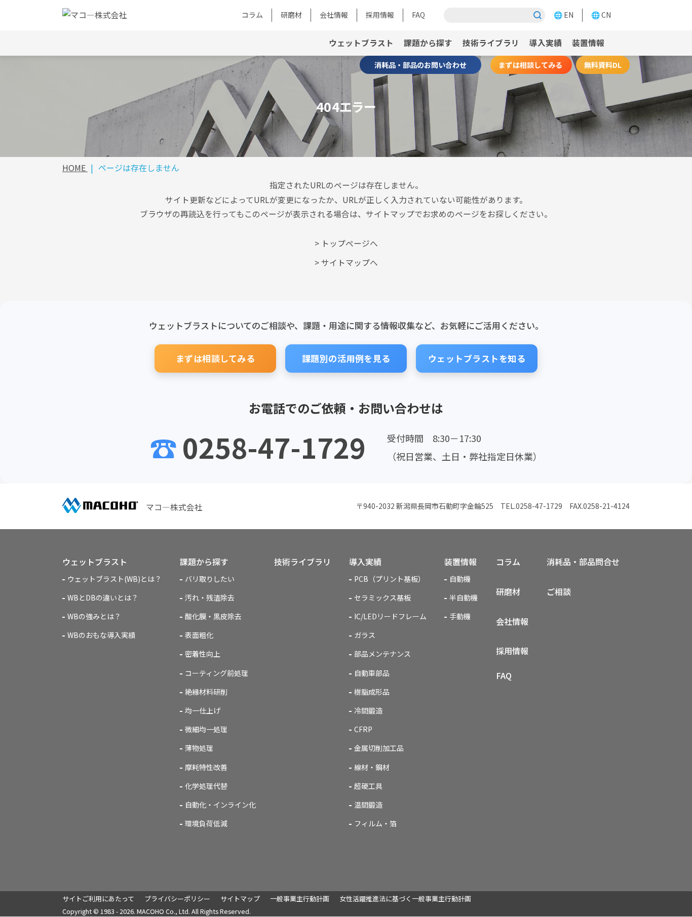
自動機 (460, 579)
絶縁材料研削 (206, 692)
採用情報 (380, 15)
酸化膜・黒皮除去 (213, 616)
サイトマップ (240, 898)
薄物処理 (199, 748)
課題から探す (428, 43)
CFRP (363, 729)
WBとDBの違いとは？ (102, 597)
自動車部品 (372, 673)
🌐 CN (601, 15)
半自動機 (463, 597)
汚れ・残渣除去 (210, 597)
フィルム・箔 (375, 823)
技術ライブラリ (491, 43)
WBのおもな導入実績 (101, 635)
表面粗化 (199, 635)
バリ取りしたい (210, 579)
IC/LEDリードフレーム (390, 616)
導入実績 (545, 43)
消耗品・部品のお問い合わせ (420, 65)
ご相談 (559, 591)
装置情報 (460, 561)
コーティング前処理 (216, 673)
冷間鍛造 (368, 710)
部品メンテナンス (382, 654)
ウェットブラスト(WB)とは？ (114, 579)
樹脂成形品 (372, 692)
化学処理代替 (206, 786)
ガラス (364, 635)
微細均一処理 (206, 729)
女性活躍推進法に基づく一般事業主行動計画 (405, 898)
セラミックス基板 (382, 597)
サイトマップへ (349, 262)
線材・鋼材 (372, 767)
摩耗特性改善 (206, 767)
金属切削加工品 (379, 748)
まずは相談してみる (531, 65)
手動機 (460, 616)
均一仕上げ (202, 710)
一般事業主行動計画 (299, 898)
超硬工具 (368, 786)
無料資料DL (603, 65)
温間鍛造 (368, 805)
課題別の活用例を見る (346, 358)
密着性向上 (202, 654)
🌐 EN (563, 15)
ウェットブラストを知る (477, 358)
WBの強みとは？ (94, 616)
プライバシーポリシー (177, 898)
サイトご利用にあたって (98, 898)
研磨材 (291, 15)
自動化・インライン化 (220, 805)
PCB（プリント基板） (389, 579)
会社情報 (334, 15)
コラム (252, 15)
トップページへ (349, 243)
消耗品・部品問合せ (583, 561)
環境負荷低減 (206, 823)
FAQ (418, 15)
